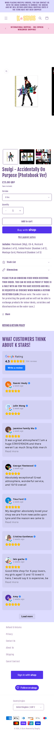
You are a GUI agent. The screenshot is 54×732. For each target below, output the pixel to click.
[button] (6, 18)
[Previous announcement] (5, 28)
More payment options (27, 237)
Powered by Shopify (33, 729)
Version (5, 191)
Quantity (5, 204)
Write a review (15, 367)
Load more (27, 616)
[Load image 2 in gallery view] (27, 156)
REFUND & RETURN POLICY (13, 325)
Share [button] (7, 314)
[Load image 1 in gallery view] (10, 156)
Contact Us (10, 641)
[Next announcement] (48, 28)
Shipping (10, 654)
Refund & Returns (14, 627)
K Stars (23, 729)
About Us (10, 647)
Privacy (9, 634)
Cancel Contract (13, 661)
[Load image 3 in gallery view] (43, 156)
